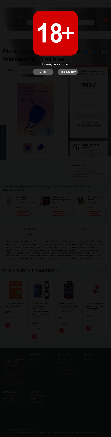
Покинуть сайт (68, 72)
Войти (43, 72)
